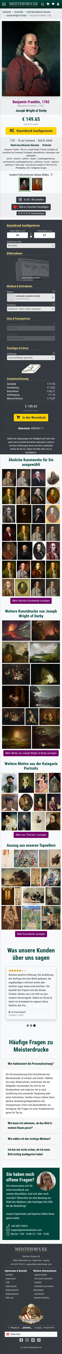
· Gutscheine (38, 1294)
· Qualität (37, 1282)
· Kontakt (9, 1274)
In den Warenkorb (33, 417)
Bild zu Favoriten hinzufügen (33, 206)
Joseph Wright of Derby (16, 15)
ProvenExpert (20, 1012)
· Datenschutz (11, 1286)
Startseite (7, 12)
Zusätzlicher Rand (14, 241)
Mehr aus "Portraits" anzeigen (31, 834)
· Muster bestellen (41, 1297)
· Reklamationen (12, 1294)
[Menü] (4, 4)
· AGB (7, 1282)
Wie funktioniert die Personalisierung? (31, 1063)
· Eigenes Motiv (40, 1274)
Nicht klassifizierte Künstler (39, 12)
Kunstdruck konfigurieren (33, 131)
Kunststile (18, 12)
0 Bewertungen (37, 213)
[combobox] (31, 245)
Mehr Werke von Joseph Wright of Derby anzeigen (31, 753)
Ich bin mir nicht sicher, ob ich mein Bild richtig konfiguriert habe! (29, 1152)
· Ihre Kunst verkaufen (43, 1278)
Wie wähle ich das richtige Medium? (29, 1139)
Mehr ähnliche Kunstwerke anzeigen (31, 600)
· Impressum (10, 1278)
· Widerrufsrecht (12, 1290)
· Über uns (9, 1297)
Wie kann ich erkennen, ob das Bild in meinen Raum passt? (30, 1125)
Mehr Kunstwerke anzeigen (31, 934)
